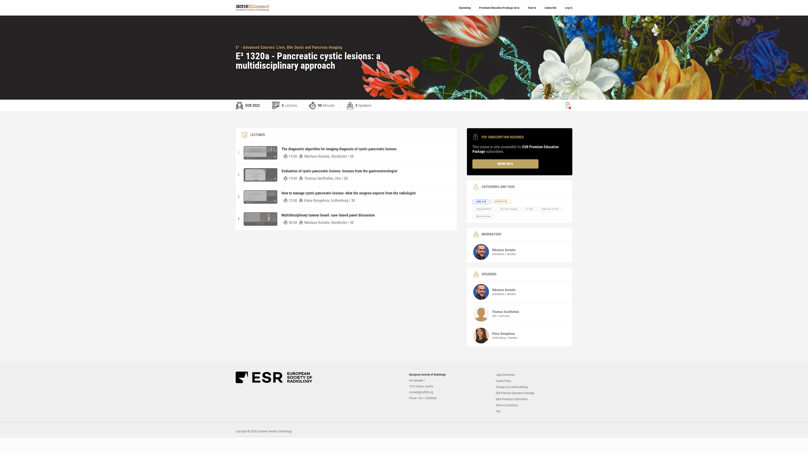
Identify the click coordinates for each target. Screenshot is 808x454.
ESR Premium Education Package (515, 393)
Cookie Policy (503, 381)
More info (505, 164)
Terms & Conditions (507, 405)
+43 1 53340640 (427, 398)
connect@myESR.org (421, 392)
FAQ (498, 411)
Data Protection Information (512, 399)
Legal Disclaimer (505, 374)
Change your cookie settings (512, 387)
